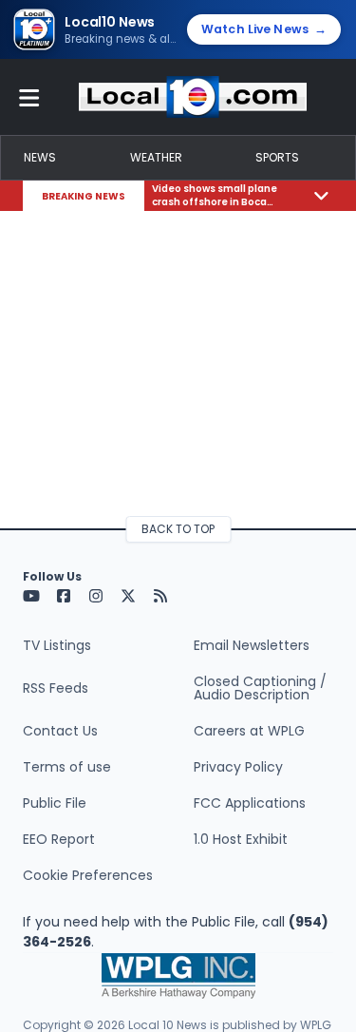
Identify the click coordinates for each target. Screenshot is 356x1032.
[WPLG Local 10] (193, 97)
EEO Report (59, 839)
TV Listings (57, 645)
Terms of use (67, 767)
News (40, 157)
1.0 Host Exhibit (241, 839)
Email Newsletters (251, 645)
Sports (277, 157)
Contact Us (60, 730)
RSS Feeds (55, 688)
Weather (156, 157)
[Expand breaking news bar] (321, 195)
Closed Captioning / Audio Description (260, 688)
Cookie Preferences (88, 875)
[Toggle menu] (29, 97)
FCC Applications (250, 803)
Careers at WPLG (249, 730)
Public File (54, 803)
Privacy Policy (238, 767)
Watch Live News (264, 29)
